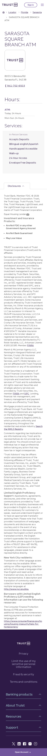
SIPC (26, 393)
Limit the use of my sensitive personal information (23, 664)
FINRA (30, 345)
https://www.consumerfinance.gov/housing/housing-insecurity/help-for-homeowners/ (23, 624)
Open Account (21, 752)
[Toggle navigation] (42, 4)
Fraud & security (23, 674)
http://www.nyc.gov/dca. (16, 589)
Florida (24, 12)
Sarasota (37, 12)
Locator (12, 12)
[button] (23, 694)
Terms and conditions (23, 681)
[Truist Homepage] (10, 4)
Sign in (32, 5)
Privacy (23, 653)
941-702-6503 (16, 85)
